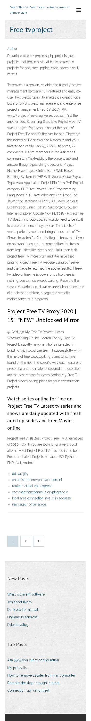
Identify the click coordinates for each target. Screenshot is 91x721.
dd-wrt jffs (20, 474)
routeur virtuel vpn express (32, 486)
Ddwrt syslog (17, 625)
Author (12, 48)
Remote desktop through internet (33, 683)
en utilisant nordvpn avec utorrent (37, 480)
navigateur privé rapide (29, 504)
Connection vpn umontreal (28, 690)
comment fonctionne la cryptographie (40, 492)
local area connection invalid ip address (41, 498)
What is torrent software (26, 594)
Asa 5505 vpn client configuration (33, 660)
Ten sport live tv (19, 602)
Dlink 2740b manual (22, 610)
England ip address (22, 617)
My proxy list (17, 668)
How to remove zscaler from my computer (41, 675)
